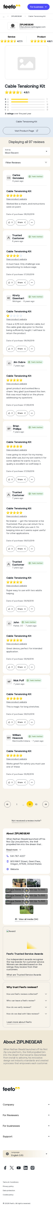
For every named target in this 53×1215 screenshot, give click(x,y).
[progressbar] (19, 99)
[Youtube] (19, 1168)
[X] (12, 1168)
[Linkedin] (26, 1168)
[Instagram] (32, 1168)
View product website (16, 199)
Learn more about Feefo (19, 1022)
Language (15, 1152)
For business (36, 6)
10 (36, 804)
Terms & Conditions (10, 1182)
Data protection (9, 1190)
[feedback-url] (14, 195)
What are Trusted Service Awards (24, 974)
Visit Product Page (24, 130)
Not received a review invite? (26, 820)
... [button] (23, 804)
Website (14, 869)
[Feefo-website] (11, 7)
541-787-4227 (17, 856)
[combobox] (26, 151)
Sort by (8, 150)
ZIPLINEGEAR (16, 16)
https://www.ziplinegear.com (33, 27)
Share (20, 222)
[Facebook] (5, 1168)
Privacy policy (8, 1186)
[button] (26, 151)
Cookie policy (8, 1195)
